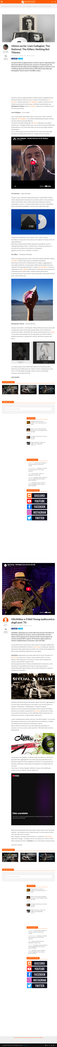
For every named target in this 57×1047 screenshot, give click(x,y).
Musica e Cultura (8, 6)
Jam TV (5, 624)
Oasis (35, 123)
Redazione (13, 391)
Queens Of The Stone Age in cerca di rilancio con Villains (28, 1037)
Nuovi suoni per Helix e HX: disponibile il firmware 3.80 (36, 474)
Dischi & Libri (16, 6)
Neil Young (37, 647)
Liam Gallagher (32, 102)
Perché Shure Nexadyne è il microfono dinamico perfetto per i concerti (37, 464)
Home (2, 6)
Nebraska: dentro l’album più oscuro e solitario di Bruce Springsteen (28, 388)
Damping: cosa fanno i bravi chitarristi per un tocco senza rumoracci (37, 470)
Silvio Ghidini (5, 51)
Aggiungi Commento (5, 59)
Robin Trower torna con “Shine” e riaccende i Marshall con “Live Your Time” (47, 388)
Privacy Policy (25, 1045)
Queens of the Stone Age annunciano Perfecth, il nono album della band (10, 388)
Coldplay (24, 269)
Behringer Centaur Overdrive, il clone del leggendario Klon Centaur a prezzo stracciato (37, 479)
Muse (53, 332)
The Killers (32, 106)
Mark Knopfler (43, 267)
